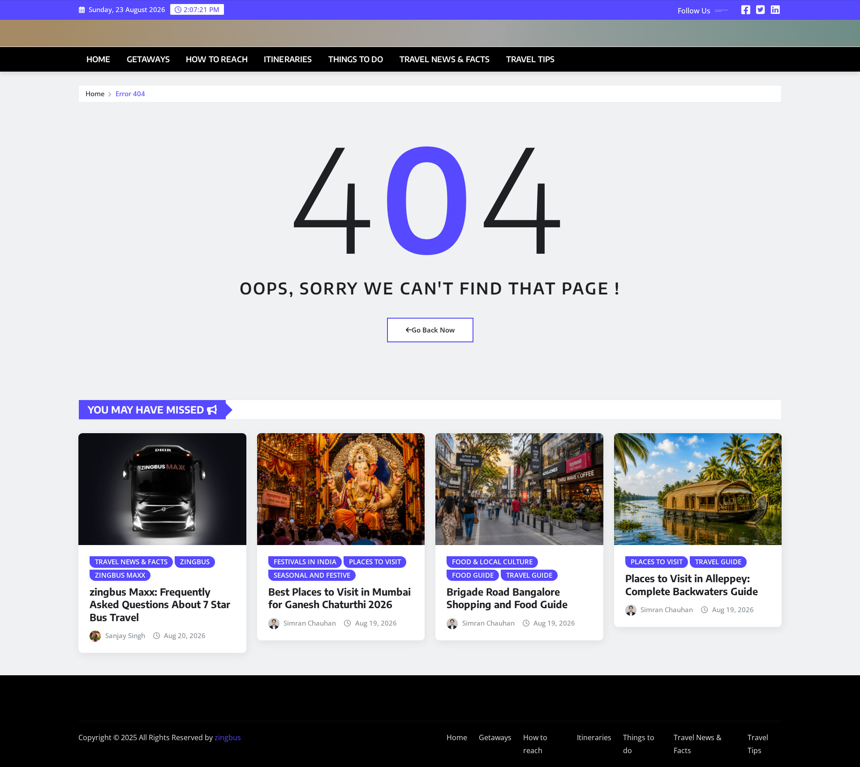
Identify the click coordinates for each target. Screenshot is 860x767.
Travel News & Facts (445, 59)
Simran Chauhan (310, 622)
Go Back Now (433, 329)
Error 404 (130, 93)
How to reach (217, 59)
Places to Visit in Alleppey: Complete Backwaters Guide (691, 584)
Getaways (148, 59)
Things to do (355, 59)
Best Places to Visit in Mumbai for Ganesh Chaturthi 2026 (339, 598)
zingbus (228, 737)
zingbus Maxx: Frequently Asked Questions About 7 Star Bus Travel (160, 604)
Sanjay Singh (125, 635)
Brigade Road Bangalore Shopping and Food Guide (507, 598)
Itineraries (288, 59)
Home (98, 59)
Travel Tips (530, 59)
